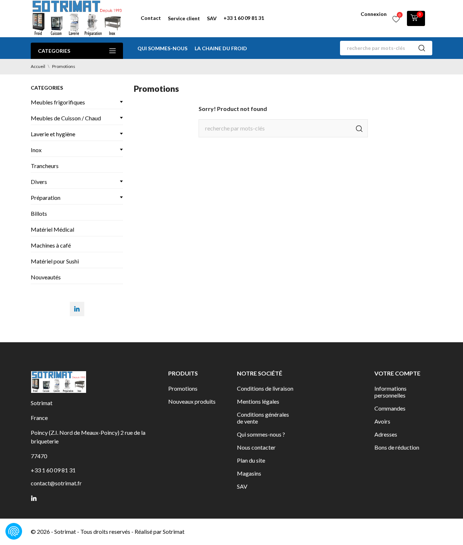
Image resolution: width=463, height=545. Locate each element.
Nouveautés (46, 277)
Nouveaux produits (192, 401)
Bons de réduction (396, 447)
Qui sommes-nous (162, 48)
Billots (39, 213)
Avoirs (382, 421)
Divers (39, 181)
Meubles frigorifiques (58, 102)
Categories (54, 51)
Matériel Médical (52, 229)
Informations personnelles (390, 392)
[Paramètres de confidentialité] (13, 531)
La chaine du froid (221, 48)
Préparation (45, 197)
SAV (212, 18)
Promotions (182, 388)
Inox (36, 149)
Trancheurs (45, 165)
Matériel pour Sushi (55, 261)
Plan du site (251, 460)
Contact (151, 18)
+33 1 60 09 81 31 (244, 18)
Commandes (389, 408)
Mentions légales (258, 401)
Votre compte (397, 373)
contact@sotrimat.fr (56, 483)
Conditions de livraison (265, 388)
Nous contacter (256, 447)
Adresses (385, 434)
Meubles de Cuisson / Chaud (66, 118)
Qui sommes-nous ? (261, 434)
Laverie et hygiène (53, 133)
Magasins (249, 473)
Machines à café (51, 245)
